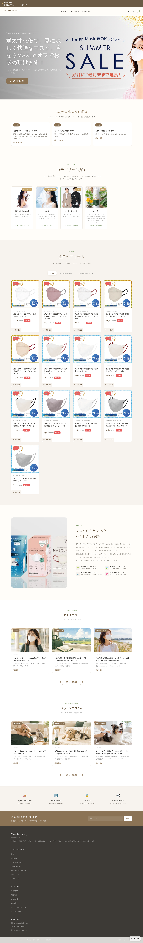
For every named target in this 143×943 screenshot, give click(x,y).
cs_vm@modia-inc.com (21, 923)
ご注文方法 (14, 891)
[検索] (129, 11)
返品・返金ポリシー (38, 940)
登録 (127, 818)
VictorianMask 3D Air (86, 273)
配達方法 (14, 895)
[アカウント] (133, 11)
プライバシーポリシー (18, 862)
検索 (12, 854)
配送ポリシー (15, 875)
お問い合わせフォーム (20, 930)
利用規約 (14, 858)
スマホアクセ (73, 11)
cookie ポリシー (16, 866)
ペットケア (85, 11)
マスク (63, 11)
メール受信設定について (18, 907)
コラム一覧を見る (71, 682)
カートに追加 (16, 330)
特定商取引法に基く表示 (18, 870)
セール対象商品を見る (17, 81)
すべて (52, 273)
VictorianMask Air (66, 273)
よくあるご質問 (16, 911)
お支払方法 (14, 899)
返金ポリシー (15, 879)
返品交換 (14, 903)
